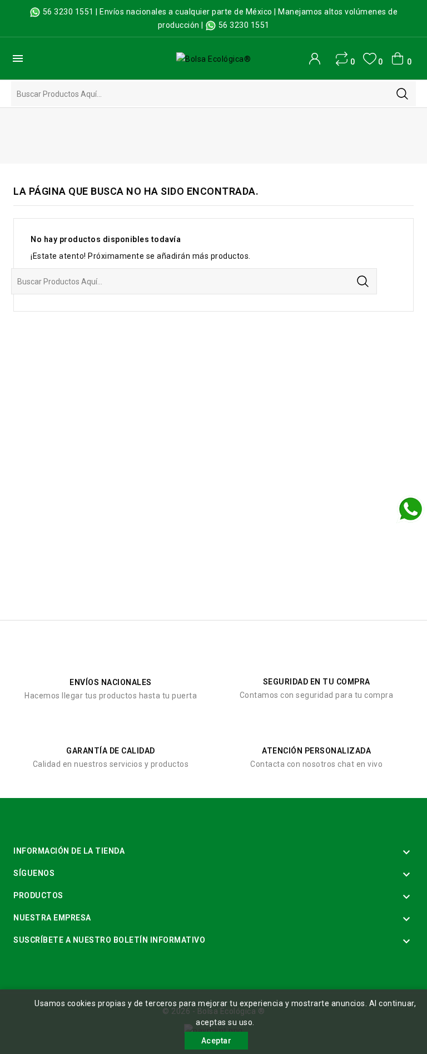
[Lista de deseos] (369, 59)
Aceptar (216, 1040)
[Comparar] (342, 59)
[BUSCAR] (402, 94)
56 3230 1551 (68, 11)
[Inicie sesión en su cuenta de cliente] (315, 58)
